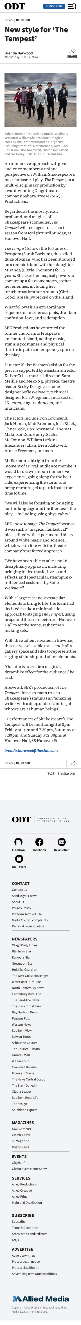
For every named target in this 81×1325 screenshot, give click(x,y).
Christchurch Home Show (29, 1168)
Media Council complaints (29, 920)
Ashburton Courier (24, 1042)
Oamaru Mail (21, 1055)
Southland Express (24, 1110)
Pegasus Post (21, 1018)
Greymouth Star (23, 963)
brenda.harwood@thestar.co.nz (31, 750)
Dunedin (23, 20)
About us (18, 902)
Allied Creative (22, 1190)
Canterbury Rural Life (26, 994)
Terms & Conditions (25, 1227)
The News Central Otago (28, 1079)
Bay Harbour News (25, 1012)
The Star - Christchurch (27, 1006)
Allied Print (19, 1196)
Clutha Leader (21, 1091)
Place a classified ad (25, 1267)
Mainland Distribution (27, 1202)
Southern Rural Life (25, 1097)
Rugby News (20, 1147)
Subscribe (54, 6)
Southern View (22, 1030)
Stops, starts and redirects (29, 1234)
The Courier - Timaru (26, 1049)
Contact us (19, 889)
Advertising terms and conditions (34, 1273)
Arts (72, 773)
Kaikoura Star (21, 957)
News (8, 20)
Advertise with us (23, 1255)
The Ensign (19, 1103)
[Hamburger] (72, 6)
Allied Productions (24, 1184)
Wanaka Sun (20, 1061)
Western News (21, 1024)
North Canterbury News (28, 988)
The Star (63, 773)
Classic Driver (21, 1135)
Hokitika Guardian (24, 969)
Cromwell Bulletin (24, 1067)
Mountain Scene (23, 1073)
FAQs (15, 1240)
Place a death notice (26, 1261)
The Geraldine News (25, 1000)
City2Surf (18, 1162)
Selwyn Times (21, 1036)
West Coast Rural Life (26, 982)
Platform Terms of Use (27, 914)
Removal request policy (28, 926)
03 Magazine (20, 1141)
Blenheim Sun (21, 951)
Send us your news (24, 895)
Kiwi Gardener (21, 1129)
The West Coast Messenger (30, 975)
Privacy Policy (21, 908)
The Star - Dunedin (24, 1085)
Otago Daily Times (24, 945)
